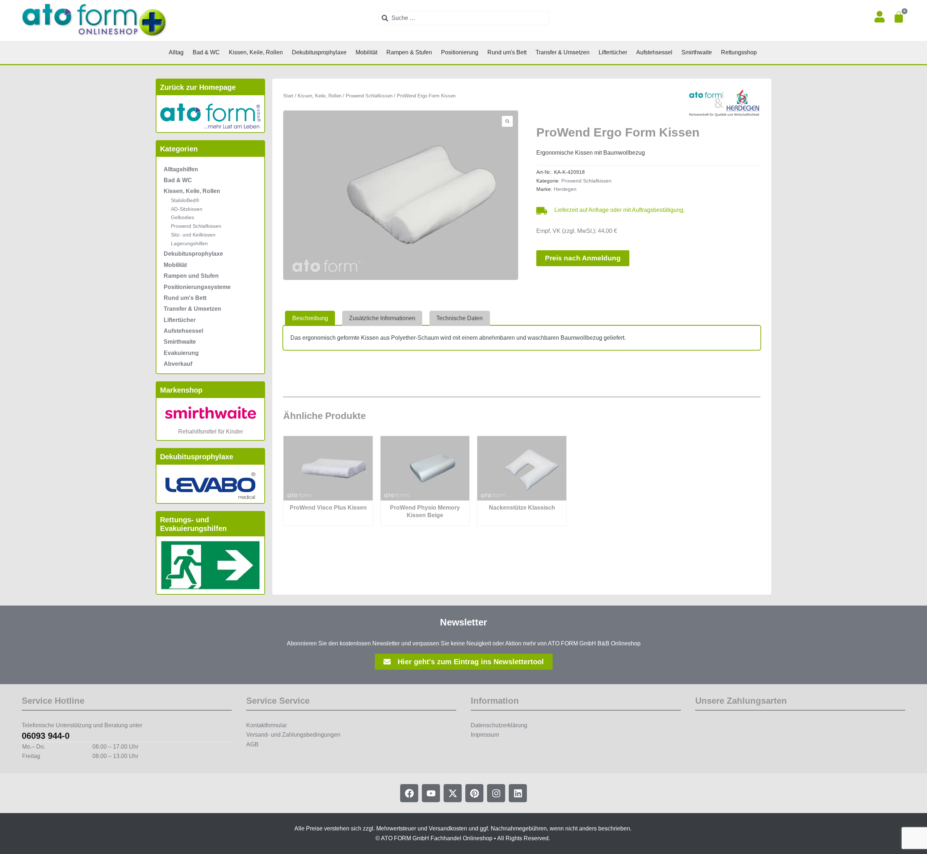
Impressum (485, 735)
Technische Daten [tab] (459, 318)
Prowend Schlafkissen (196, 226)
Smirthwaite (180, 342)
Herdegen (565, 189)
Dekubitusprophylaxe (193, 254)
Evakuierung (181, 353)
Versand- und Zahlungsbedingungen (293, 735)
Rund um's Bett (185, 298)
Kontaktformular (266, 725)
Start (288, 96)
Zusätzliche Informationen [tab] (382, 318)
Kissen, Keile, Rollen (192, 191)
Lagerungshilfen (189, 243)
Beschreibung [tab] (310, 318)
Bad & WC (178, 180)
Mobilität (175, 265)
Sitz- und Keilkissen (193, 235)
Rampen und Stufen (191, 276)
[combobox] (463, 18)
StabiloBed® (185, 200)
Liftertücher (180, 320)
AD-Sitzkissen (186, 209)
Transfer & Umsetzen (192, 309)
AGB (252, 744)
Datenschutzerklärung (499, 725)
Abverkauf (178, 364)
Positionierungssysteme (197, 287)
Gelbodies (182, 217)
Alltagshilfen (181, 169)
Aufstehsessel (183, 331)
